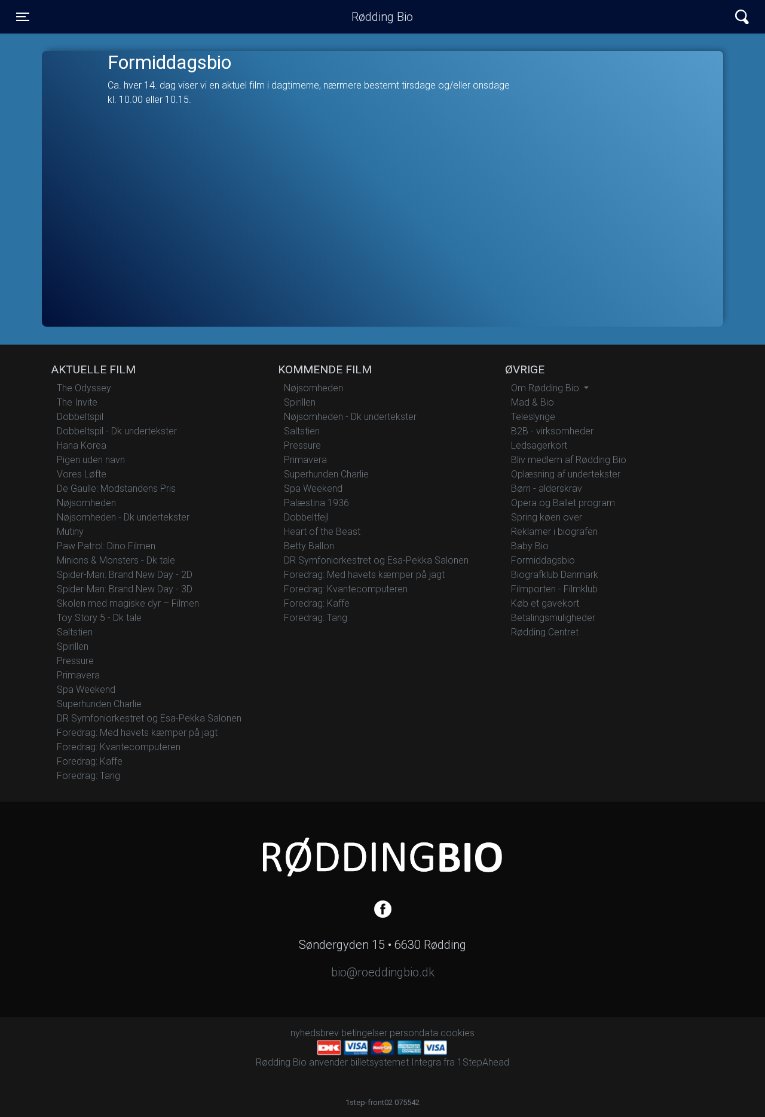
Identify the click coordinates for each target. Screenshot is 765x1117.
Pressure (75, 660)
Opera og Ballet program (563, 503)
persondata (414, 1033)
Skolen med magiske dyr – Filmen (128, 603)
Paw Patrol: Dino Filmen (106, 546)
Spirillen (72, 646)
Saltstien (75, 632)
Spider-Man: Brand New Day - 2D (124, 574)
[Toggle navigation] (742, 17)
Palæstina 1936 (316, 503)
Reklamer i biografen (554, 531)
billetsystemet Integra (395, 1062)
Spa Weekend (86, 689)
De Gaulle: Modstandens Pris (116, 488)
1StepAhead (483, 1062)
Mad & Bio (532, 402)
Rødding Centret (545, 632)
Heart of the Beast (322, 531)
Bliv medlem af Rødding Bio (568, 459)
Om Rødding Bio (546, 388)
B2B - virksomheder (552, 431)
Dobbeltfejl (306, 517)
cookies (457, 1033)
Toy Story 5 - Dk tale (99, 617)
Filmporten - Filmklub (554, 589)
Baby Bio (530, 546)
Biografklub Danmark (554, 574)
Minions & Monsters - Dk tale (116, 560)
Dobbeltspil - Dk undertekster (117, 431)
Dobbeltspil (80, 416)
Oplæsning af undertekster (565, 474)
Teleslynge (533, 416)
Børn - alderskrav (546, 488)
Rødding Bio (382, 17)
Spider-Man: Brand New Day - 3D (124, 589)
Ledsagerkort (539, 445)
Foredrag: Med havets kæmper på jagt (137, 732)
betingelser (364, 1033)
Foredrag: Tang (88, 775)
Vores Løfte (81, 474)
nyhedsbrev (314, 1033)
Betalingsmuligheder (553, 617)
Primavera (78, 675)
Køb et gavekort (545, 603)
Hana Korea (81, 445)
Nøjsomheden (86, 503)
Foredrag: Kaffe (90, 761)
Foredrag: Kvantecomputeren (118, 747)
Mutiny (70, 531)
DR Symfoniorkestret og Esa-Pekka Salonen (149, 718)
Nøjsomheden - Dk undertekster (123, 517)
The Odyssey (84, 388)
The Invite (77, 402)
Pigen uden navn (91, 459)
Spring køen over (546, 517)
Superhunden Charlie (99, 704)
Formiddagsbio (543, 560)
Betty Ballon (309, 546)
